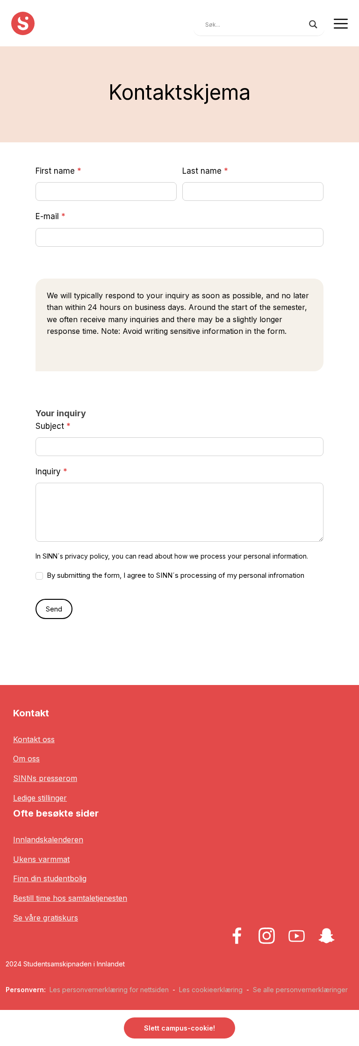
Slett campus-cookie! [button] (179, 1028)
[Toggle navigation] (340, 23)
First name (58, 171)
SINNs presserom (45, 778)
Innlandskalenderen (48, 839)
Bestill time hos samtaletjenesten (70, 898)
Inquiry (51, 471)
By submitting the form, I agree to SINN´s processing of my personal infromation (174, 575)
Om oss (26, 758)
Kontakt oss (34, 739)
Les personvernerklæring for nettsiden (109, 990)
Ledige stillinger (40, 798)
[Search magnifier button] (313, 24)
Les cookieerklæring (211, 990)
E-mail (50, 216)
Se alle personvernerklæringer (300, 990)
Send (54, 608)
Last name (205, 171)
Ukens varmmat (41, 859)
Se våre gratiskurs (45, 917)
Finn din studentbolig (49, 878)
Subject (53, 426)
